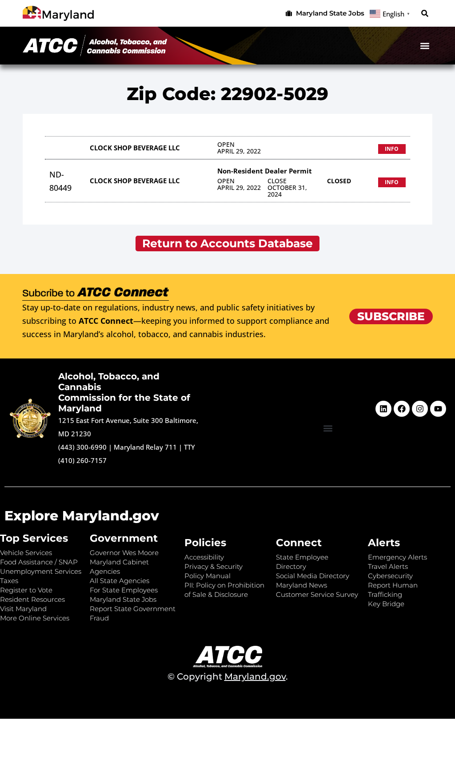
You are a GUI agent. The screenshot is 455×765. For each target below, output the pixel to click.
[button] (425, 13)
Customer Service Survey (317, 594)
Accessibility (204, 557)
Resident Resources (32, 599)
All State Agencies (119, 580)
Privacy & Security (213, 566)
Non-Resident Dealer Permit (264, 170)
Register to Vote (26, 590)
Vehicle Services (26, 552)
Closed (339, 181)
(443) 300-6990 (82, 447)
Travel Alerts (388, 566)
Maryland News (301, 585)
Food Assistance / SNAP (39, 562)
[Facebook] (402, 409)
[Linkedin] (383, 409)
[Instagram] (420, 409)
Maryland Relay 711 (146, 447)
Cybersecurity (390, 576)
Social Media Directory (312, 576)
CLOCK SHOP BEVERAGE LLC (135, 147)
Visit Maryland (23, 608)
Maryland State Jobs (123, 599)
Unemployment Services (40, 571)
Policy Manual (207, 576)
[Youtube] (438, 409)
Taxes (9, 580)
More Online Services (34, 618)
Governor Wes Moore (124, 552)
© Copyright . (228, 676)
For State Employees (124, 590)
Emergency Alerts (397, 557)
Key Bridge (386, 604)
